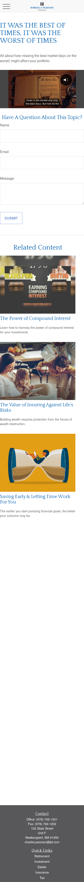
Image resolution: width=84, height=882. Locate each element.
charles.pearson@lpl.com (42, 842)
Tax (42, 878)
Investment (42, 861)
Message (7, 178)
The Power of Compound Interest (35, 318)
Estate (42, 867)
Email (4, 151)
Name (4, 125)
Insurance (42, 872)
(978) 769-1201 (47, 819)
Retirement (42, 856)
